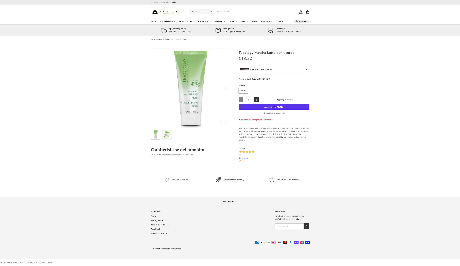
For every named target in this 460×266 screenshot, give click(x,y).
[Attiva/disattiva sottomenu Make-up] (224, 21)
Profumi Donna (166, 21)
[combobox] (238, 11)
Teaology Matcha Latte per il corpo (175, 39)
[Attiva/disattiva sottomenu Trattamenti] (210, 21)
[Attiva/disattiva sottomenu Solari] (247, 21)
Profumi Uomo (185, 21)
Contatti (279, 21)
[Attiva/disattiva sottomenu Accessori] (271, 21)
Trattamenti (203, 21)
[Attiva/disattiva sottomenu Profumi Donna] (174, 21)
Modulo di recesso (159, 233)
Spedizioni (155, 229)
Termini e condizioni (159, 225)
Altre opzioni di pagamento (273, 113)
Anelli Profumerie (162, 249)
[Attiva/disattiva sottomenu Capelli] (236, 21)
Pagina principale (156, 39)
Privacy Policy (157, 220)
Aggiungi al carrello (285, 100)
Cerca (153, 216)
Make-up (218, 21)
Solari (243, 21)
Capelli (232, 21)
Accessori (265, 21)
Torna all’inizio (229, 202)
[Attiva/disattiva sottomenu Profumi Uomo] (193, 21)
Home (153, 21)
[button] (307, 12)
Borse (254, 21)
